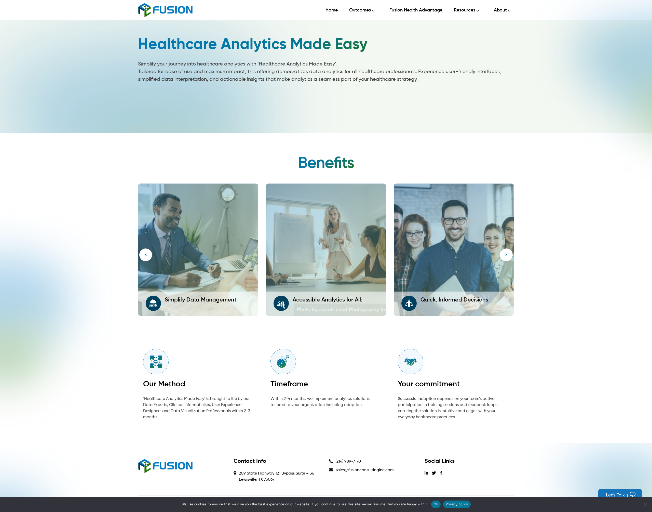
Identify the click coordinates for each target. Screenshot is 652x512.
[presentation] (145, 254)
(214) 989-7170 (348, 462)
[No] (645, 504)
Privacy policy (457, 504)
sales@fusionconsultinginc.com (364, 470)
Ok (436, 504)
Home (331, 10)
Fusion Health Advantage (415, 10)
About (500, 10)
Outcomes (360, 10)
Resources (464, 10)
